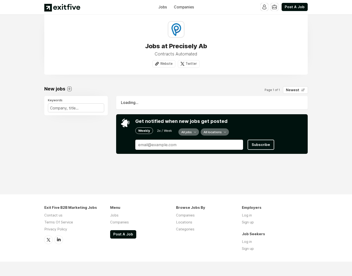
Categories (185, 229)
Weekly (144, 130)
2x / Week (164, 130)
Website (166, 64)
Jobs (162, 7)
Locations (184, 222)
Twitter (191, 64)
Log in (247, 215)
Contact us (53, 215)
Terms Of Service (58, 222)
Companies (184, 7)
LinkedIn (59, 240)
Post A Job (295, 7)
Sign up (248, 222)
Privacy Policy (55, 229)
